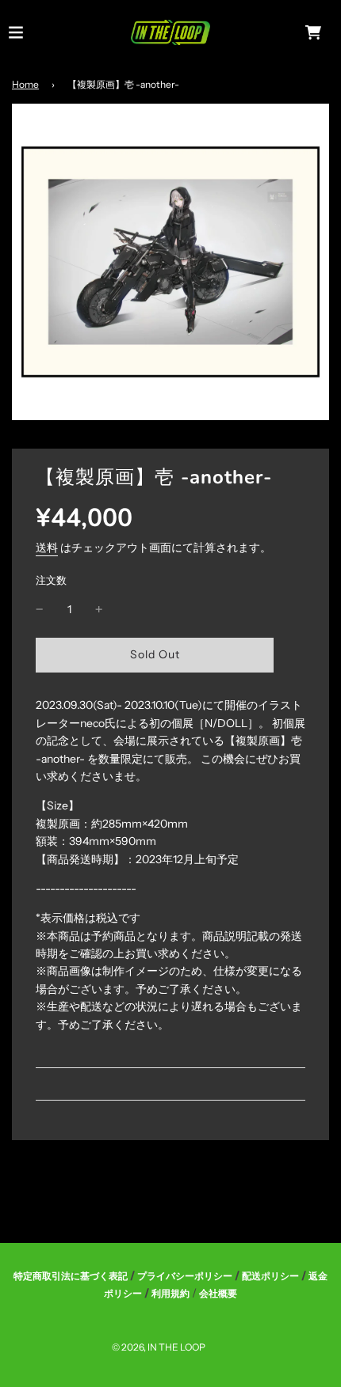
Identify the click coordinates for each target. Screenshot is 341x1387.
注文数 (51, 580)
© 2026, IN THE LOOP (158, 1347)
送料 (47, 547)
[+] (99, 609)
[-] (40, 609)
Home (25, 84)
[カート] (313, 32)
